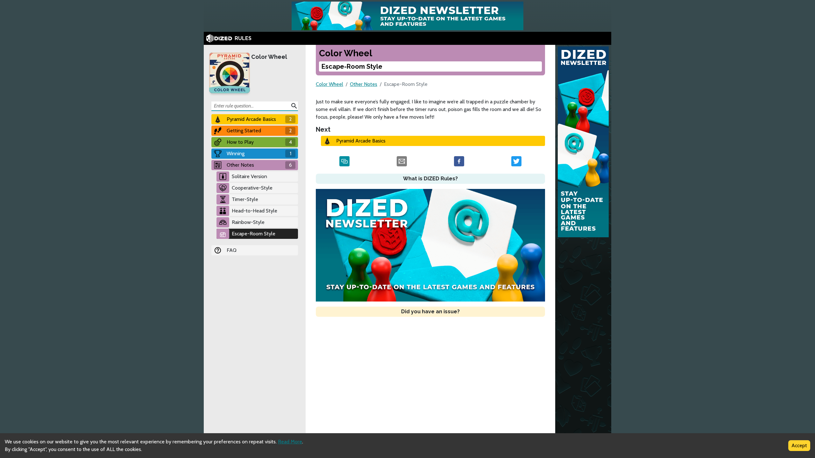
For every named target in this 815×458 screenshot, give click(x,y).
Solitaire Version (249, 176)
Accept (799, 445)
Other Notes (363, 84)
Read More (290, 442)
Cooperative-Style (252, 188)
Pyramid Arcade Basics (361, 141)
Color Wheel (269, 56)
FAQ (232, 250)
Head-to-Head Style (254, 211)
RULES (243, 38)
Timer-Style (245, 199)
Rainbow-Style (248, 222)
